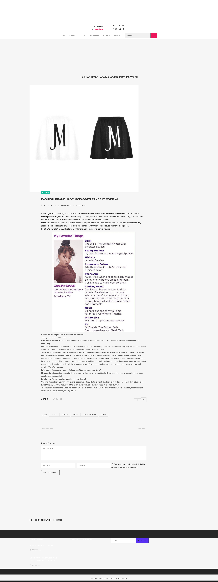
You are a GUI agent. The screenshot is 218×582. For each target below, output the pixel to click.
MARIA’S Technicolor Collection (41, 546)
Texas (103, 414)
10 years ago (36, 550)
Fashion (65, 414)
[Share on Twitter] (54, 399)
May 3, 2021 (48, 205)
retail (75, 414)
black (54, 414)
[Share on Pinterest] (61, 399)
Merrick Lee (122, 578)
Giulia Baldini (65, 205)
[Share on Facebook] (50, 399)
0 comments (80, 205)
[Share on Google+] (57, 399)
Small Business (89, 414)
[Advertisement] (89, 498)
